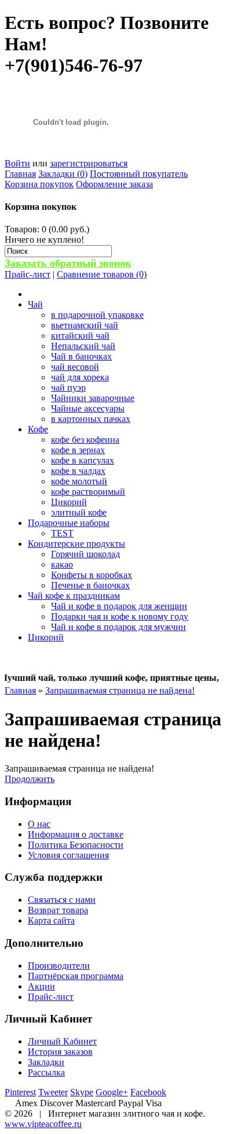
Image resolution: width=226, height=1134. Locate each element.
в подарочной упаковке (97, 315)
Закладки (46, 1062)
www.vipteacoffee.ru (43, 1124)
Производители (59, 965)
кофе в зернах (78, 450)
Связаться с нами (62, 900)
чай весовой (75, 367)
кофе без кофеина (85, 439)
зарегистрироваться (88, 163)
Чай (35, 304)
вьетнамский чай (84, 325)
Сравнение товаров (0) (102, 274)
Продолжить (29, 779)
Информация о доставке (75, 834)
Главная (20, 174)
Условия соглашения (68, 855)
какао (62, 564)
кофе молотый (79, 481)
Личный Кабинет (62, 1041)
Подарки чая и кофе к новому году (119, 616)
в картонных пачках (90, 419)
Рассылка (46, 1072)
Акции (41, 986)
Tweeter (53, 1092)
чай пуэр (68, 387)
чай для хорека (80, 377)
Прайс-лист (27, 274)
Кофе (38, 429)
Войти (17, 163)
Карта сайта (51, 920)
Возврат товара (58, 910)
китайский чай (80, 335)
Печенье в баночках (90, 585)
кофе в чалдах (78, 471)
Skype (81, 1092)
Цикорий (69, 502)
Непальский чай (83, 346)
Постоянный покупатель (139, 174)
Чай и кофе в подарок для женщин (119, 606)
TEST (62, 533)
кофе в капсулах (82, 460)
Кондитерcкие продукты (76, 544)
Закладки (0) (63, 174)
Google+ (112, 1092)
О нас (39, 824)
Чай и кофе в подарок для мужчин (118, 627)
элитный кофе (79, 512)
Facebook (148, 1092)
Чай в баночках (81, 356)
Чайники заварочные (92, 398)
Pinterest (20, 1092)
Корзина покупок (39, 184)
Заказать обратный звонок (68, 263)
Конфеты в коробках (91, 575)
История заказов (60, 1052)
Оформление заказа (114, 184)
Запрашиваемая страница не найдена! (120, 690)
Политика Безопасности (75, 845)
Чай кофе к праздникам (74, 596)
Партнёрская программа (75, 976)
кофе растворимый (88, 491)
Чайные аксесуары (88, 408)
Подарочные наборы (69, 523)
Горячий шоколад (85, 554)
